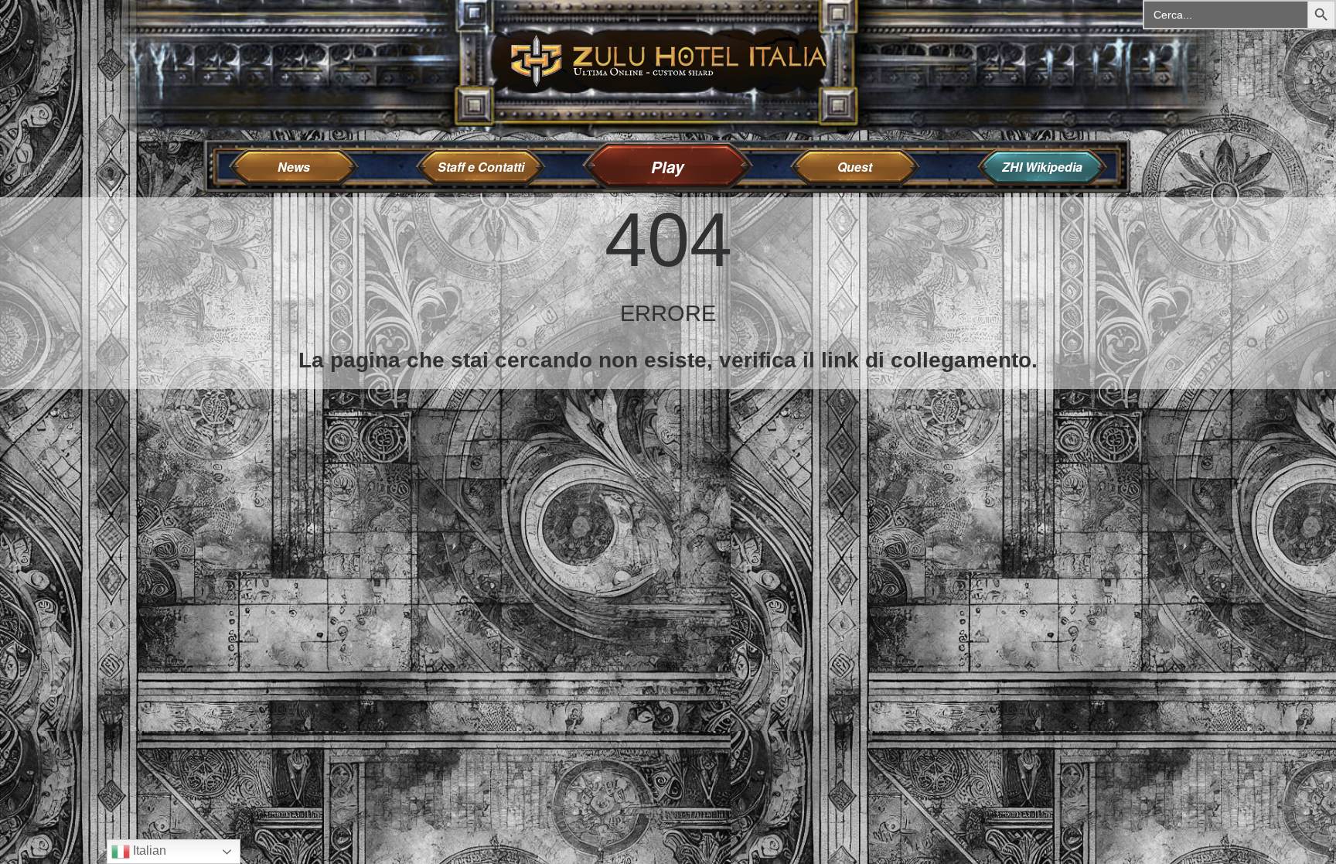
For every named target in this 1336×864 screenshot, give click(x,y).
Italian (148, 850)
